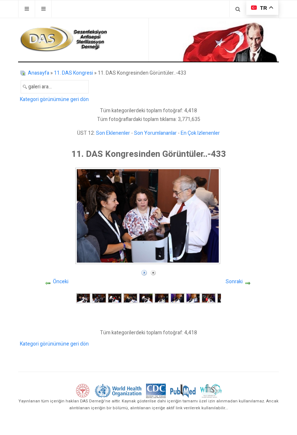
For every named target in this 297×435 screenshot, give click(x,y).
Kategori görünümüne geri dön (54, 99)
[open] (26, 8)
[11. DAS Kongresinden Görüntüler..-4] (130, 298)
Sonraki (234, 281)
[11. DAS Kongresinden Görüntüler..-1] (83, 298)
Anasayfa (38, 73)
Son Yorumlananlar (155, 133)
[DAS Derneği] (63, 39)
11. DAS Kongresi (73, 73)
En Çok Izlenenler (200, 133)
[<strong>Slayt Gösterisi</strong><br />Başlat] (144, 271)
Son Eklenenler (113, 133)
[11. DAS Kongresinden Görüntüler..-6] (161, 298)
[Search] (237, 8)
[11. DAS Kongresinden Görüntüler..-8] (193, 298)
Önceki (60, 281)
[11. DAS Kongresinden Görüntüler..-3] (115, 298)
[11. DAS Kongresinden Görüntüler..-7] (177, 298)
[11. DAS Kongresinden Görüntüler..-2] (99, 298)
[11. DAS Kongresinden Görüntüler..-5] (146, 298)
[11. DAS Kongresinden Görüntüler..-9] (208, 298)
